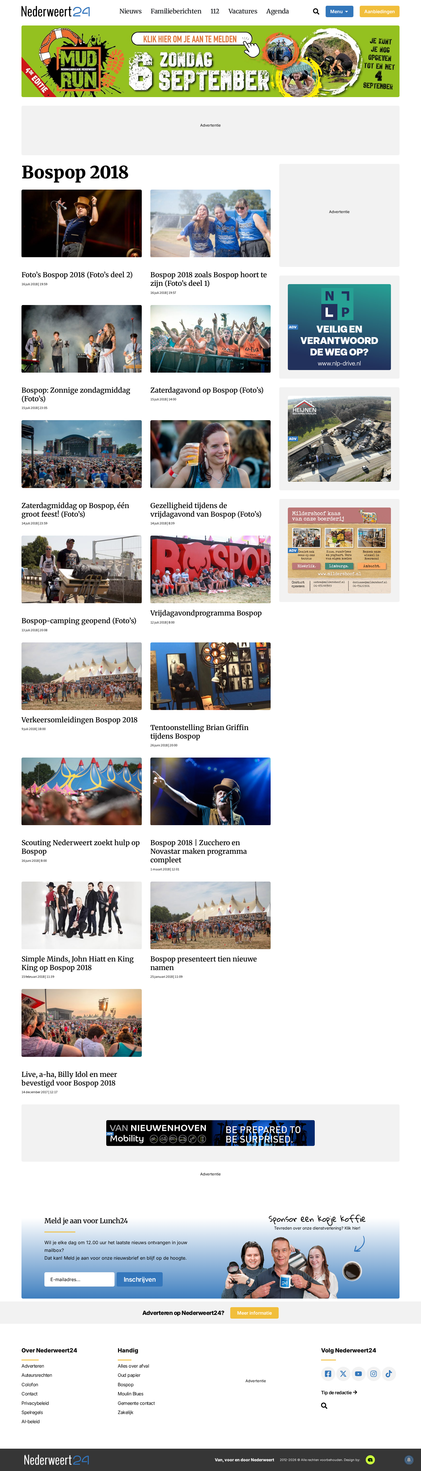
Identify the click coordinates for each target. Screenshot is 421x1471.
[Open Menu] (346, 11)
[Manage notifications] (409, 1459)
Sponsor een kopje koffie (317, 1218)
